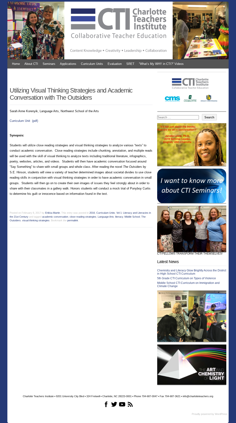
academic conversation (55, 216)
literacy (119, 216)
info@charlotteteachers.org (198, 396)
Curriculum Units (92, 64)
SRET (130, 64)
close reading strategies (83, 216)
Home (16, 64)
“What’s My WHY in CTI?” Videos (161, 64)
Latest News (168, 261)
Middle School (132, 216)
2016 (92, 212)
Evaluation (115, 64)
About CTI (31, 64)
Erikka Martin (52, 212)
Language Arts (106, 216)
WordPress (221, 414)
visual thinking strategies (36, 220)
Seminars (49, 64)
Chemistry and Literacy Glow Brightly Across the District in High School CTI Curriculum (191, 272)
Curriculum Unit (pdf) (24, 121)
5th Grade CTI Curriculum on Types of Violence (186, 278)
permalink (72, 220)
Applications (68, 64)
